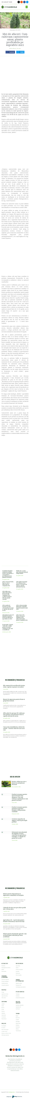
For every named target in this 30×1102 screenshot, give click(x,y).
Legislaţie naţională (19, 1005)
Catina (17, 967)
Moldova (17, 1025)
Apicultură (4, 1015)
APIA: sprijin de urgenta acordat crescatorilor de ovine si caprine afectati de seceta (8, 608)
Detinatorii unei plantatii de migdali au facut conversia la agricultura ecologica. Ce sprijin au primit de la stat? (19, 835)
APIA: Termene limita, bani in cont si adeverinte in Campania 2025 (8, 583)
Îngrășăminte (18, 985)
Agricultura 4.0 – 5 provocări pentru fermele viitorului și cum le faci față (13, 920)
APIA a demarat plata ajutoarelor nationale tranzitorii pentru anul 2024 (22, 607)
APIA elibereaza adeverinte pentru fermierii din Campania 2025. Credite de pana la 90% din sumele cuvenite (6, 595)
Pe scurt (19, 48)
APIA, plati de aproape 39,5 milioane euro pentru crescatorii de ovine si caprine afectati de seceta (21, 584)
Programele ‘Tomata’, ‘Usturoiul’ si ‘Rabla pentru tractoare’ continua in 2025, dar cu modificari (7, 627)
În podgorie (4, 1025)
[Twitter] (27, 2)
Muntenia (18, 1027)
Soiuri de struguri (5, 1029)
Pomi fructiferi (18, 975)
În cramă (3, 1027)
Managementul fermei (6, 967)
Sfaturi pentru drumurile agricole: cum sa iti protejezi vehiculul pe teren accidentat (15, 935)
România (3, 965)
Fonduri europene (5, 981)
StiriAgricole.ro (12, 1092)
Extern (3, 969)
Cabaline (3, 1013)
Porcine (3, 1011)
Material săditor (19, 983)
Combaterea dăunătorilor (21, 987)
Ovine (3, 1009)
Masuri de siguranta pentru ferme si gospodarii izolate (14, 700)
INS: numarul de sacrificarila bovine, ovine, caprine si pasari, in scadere (14, 686)
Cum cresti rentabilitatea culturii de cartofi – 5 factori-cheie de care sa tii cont (14, 728)
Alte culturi (4, 997)
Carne (3, 1005)
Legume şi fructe (5, 994)
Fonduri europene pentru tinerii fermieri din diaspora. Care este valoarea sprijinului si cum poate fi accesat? (20, 797)
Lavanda (17, 971)
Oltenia (17, 1028)
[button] (27, 7)
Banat (17, 1015)
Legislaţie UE (18, 1007)
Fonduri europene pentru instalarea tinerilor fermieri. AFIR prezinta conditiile (19, 809)
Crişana (17, 1019)
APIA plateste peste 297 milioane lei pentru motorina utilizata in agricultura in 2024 (8, 617)
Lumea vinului (4, 1031)
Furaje (3, 992)
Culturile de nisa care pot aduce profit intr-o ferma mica (14, 908)
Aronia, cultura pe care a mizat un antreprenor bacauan (19, 783)
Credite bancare (5, 983)
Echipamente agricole (20, 997)
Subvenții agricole (5, 979)
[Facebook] (24, 2)
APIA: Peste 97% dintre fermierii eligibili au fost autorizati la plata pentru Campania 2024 (21, 617)
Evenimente (4, 971)
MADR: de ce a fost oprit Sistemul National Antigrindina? (22, 572)
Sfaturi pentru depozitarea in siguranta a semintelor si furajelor (13, 894)
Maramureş (18, 1023)
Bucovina (18, 1017)
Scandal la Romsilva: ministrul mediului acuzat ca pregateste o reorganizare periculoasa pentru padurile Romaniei (8, 574)
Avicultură (4, 1017)
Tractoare (17, 994)
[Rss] (21, 2)
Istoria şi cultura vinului (6, 1033)
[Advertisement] (15, 74)
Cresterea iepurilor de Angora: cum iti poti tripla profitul (19, 820)
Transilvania (18, 1030)
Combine (17, 995)
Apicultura (18, 965)
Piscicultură (4, 1018)
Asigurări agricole (5, 985)
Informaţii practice (5, 1035)
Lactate (3, 1004)
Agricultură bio (5, 995)
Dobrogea (18, 1021)
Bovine (3, 1007)
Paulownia (18, 973)
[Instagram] (18, 2)
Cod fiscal (18, 1008)
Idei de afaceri (12, 48)
